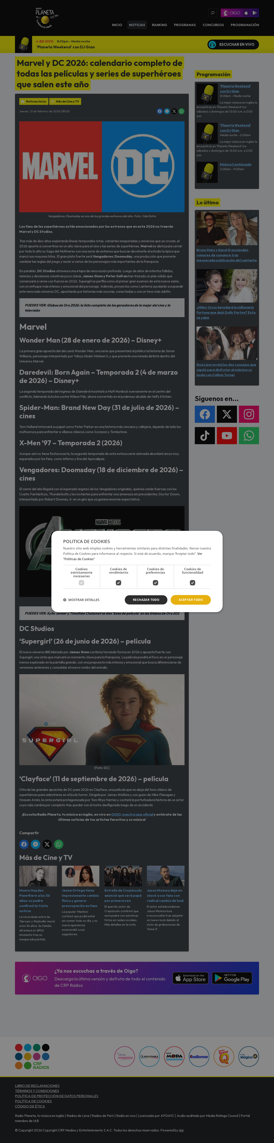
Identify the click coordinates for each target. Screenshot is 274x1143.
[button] (81, 600)
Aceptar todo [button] (191, 600)
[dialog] (137, 571)
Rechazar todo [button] (146, 600)
